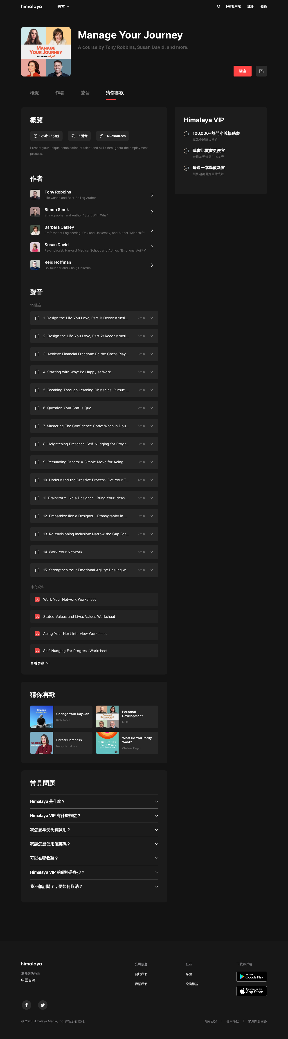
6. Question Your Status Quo (67, 408)
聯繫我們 (141, 984)
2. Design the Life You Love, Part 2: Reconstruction (86, 336)
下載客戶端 (233, 6)
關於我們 (141, 974)
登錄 (264, 6)
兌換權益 (192, 984)
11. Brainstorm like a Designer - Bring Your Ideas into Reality (86, 498)
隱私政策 (211, 1021)
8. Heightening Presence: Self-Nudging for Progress (86, 444)
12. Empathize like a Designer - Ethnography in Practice (86, 516)
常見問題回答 (257, 1021)
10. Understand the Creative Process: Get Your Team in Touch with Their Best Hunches (86, 480)
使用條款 (232, 1021)
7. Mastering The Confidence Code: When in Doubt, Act (86, 426)
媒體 (189, 974)
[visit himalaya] (31, 6)
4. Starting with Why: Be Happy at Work (77, 372)
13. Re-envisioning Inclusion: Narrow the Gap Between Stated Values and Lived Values (86, 534)
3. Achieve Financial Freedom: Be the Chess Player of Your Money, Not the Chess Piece (86, 354)
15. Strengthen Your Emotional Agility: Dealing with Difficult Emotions (86, 570)
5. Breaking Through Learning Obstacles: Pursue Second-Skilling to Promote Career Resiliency (86, 390)
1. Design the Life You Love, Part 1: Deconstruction (86, 318)
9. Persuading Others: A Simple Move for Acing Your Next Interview (86, 462)
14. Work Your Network (62, 552)
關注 (242, 71)
